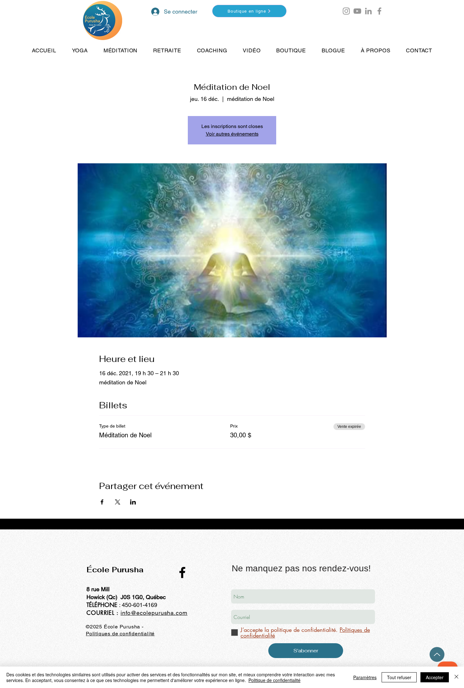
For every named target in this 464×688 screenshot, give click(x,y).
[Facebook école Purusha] (379, 11)
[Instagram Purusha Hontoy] (346, 11)
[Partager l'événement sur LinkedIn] (133, 501)
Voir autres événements (232, 134)
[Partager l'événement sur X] (118, 501)
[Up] (437, 654)
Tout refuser (399, 677)
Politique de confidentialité (274, 680)
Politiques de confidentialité (120, 634)
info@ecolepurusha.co (151, 612)
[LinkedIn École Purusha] (368, 11)
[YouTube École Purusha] (357, 11)
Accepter (434, 677)
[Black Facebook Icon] (182, 572)
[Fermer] (456, 677)
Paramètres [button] (365, 677)
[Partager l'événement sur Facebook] (102, 501)
